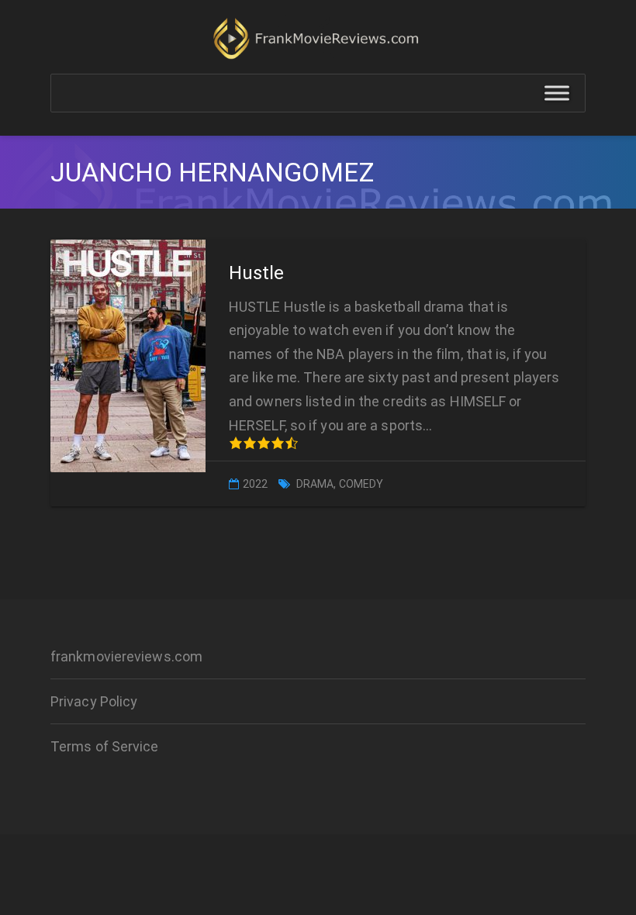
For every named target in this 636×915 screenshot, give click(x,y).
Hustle (257, 273)
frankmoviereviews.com (126, 656)
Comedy (361, 484)
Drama (315, 484)
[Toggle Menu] (556, 93)
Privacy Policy (93, 701)
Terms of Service (104, 746)
